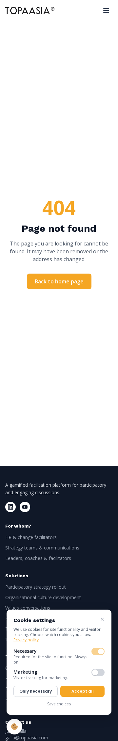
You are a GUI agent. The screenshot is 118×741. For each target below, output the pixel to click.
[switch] (98, 651)
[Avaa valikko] (106, 10)
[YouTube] (25, 507)
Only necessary (35, 691)
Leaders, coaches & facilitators (38, 558)
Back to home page (59, 281)
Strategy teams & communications (42, 548)
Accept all (82, 691)
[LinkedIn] (10, 507)
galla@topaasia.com (26, 737)
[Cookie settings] (14, 726)
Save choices (59, 704)
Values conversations (27, 608)
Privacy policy (26, 640)
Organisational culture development (43, 597)
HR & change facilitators (31, 537)
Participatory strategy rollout (35, 587)
